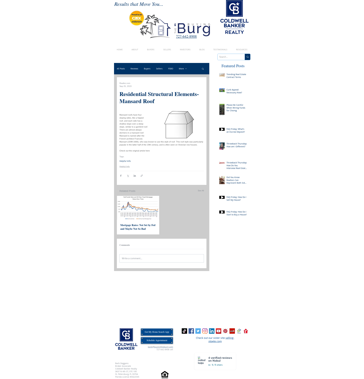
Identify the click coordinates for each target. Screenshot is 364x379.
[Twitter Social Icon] (198, 331)
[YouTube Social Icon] (218, 331)
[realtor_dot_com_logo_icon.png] (246, 331)
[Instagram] (205, 331)
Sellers (159, 69)
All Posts (121, 69)
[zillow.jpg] (239, 331)
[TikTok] (184, 331)
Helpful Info (125, 161)
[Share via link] (141, 175)
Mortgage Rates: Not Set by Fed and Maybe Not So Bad (137, 227)
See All (201, 190)
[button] (202, 69)
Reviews (134, 69)
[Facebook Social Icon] (191, 331)
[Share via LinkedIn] (134, 175)
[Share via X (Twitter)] (127, 175)
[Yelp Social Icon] (232, 331)
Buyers (147, 69)
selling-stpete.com (221, 339)
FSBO (170, 69)
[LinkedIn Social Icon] (211, 331)
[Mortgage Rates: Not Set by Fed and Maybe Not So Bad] (138, 208)
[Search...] (247, 57)
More (181, 69)
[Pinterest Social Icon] (225, 331)
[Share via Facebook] (120, 175)
